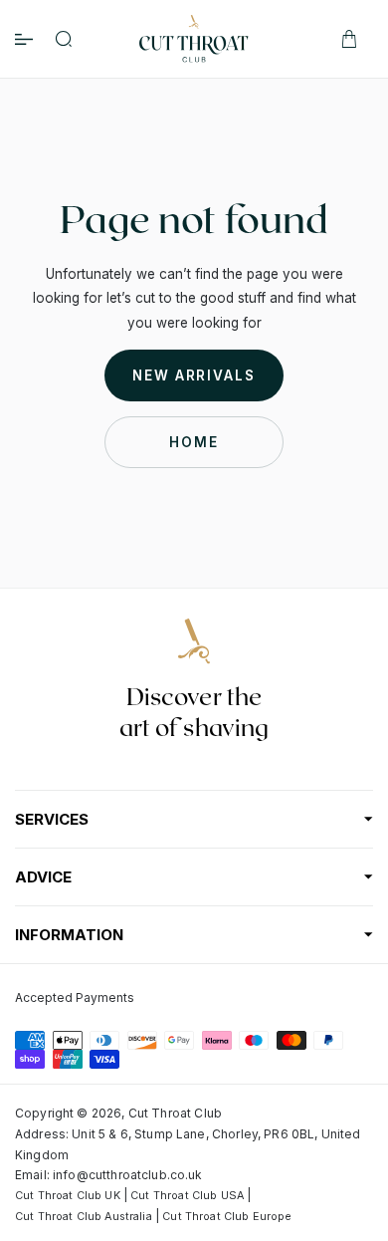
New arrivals (194, 375)
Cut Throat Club (175, 1113)
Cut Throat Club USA (187, 1195)
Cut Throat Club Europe (226, 1216)
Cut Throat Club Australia (83, 1216)
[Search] (64, 39)
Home (194, 442)
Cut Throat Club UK (67, 1195)
